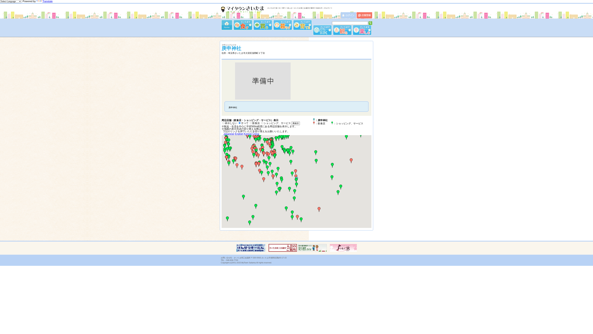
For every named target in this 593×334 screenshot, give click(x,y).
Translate (47, 1)
